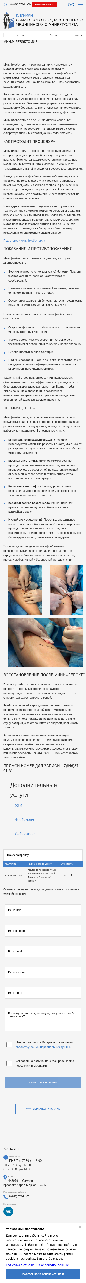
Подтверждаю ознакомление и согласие (43, 1276)
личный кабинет (44, 4)
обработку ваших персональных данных (43, 1047)
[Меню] (80, 4)
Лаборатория (26, 834)
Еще (76, 35)
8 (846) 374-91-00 (20, 4)
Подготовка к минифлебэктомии (24, 240)
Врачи (53, 35)
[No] (80, 1227)
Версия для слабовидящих (71, 4)
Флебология (25, 820)
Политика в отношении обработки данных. (37, 1265)
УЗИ (18, 806)
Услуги (20, 35)
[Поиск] (5, 4)
